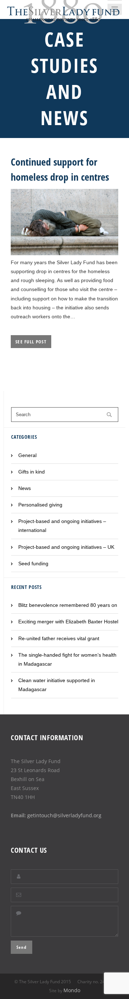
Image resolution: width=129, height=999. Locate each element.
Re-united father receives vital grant (58, 638)
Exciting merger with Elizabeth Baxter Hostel (68, 621)
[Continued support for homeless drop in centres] (64, 253)
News (24, 488)
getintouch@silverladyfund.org (64, 815)
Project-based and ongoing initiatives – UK (66, 547)
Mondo (71, 990)
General (27, 455)
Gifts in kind (31, 472)
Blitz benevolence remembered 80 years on (67, 605)
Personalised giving (40, 505)
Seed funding (33, 563)
